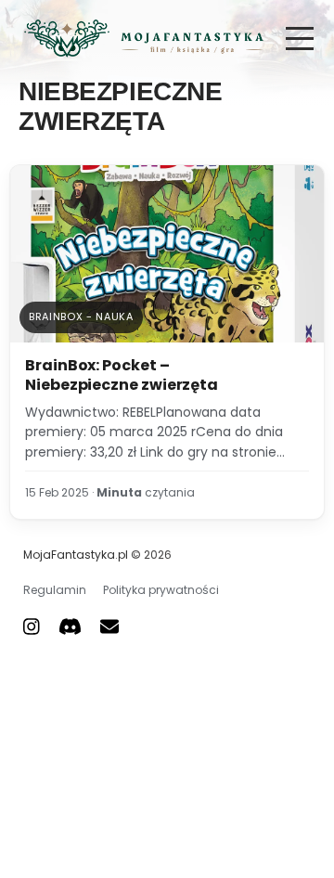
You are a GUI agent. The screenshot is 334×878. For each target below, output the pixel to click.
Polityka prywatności (161, 590)
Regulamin (54, 590)
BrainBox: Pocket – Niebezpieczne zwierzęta (121, 375)
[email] (109, 626)
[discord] (70, 626)
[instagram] (31, 626)
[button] (299, 38)
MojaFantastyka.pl (75, 554)
